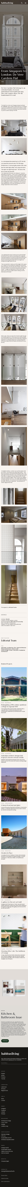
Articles (2, 1075)
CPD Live (3, 1136)
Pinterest (3, 1113)
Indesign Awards (5, 1147)
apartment (4, 647)
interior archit (15, 649)
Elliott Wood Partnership (17, 621)
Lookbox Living (4, 1126)
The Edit (3, 1078)
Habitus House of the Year (7, 1151)
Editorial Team (10, 67)
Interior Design (5, 650)
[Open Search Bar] (22, 3)
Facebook (3, 1110)
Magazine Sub (4, 1090)
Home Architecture (21, 647)
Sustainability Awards (6, 1149)
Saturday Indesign (5, 1134)
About (2, 1098)
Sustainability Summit (6, 1137)
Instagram (3, 1108)
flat (15, 647)
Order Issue (5, 1040)
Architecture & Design (6, 1120)
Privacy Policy (4, 1175)
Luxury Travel (4, 1122)
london (11, 650)
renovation (16, 650)
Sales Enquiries (4, 1178)
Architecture (10, 647)
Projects (3, 1073)
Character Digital (5, 1161)
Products (3, 1077)
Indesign (3, 1124)
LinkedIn (3, 1112)
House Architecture (6, 649)
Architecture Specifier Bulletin (7, 1139)
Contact (3, 1100)
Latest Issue (4, 1087)
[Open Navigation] (25, 3)
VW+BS (5, 106)
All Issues (3, 1088)
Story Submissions (5, 1181)
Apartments (4, 67)
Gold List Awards (5, 1153)
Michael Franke (13, 607)
